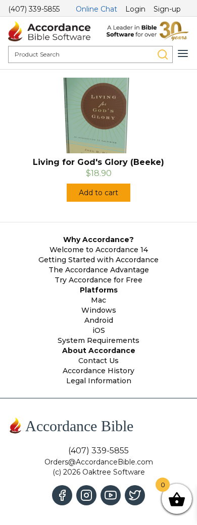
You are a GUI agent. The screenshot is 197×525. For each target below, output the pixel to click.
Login (135, 9)
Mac (98, 300)
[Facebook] (62, 495)
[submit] (163, 54)
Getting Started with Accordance (98, 259)
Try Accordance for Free (98, 279)
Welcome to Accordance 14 (99, 249)
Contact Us (98, 360)
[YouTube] (111, 495)
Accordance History (98, 370)
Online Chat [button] (96, 9)
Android (98, 320)
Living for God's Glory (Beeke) (98, 162)
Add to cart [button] (98, 192)
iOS (98, 330)
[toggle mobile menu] (183, 53)
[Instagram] (86, 495)
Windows (98, 310)
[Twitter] (135, 495)
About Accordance (98, 350)
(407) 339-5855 (34, 9)
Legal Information (98, 380)
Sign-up (167, 9)
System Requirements (98, 340)
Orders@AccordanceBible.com (98, 461)
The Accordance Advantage (98, 269)
